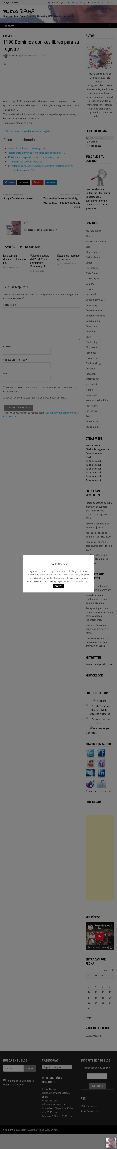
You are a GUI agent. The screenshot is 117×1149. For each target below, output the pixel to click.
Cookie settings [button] (80, 581)
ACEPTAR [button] (58, 586)
